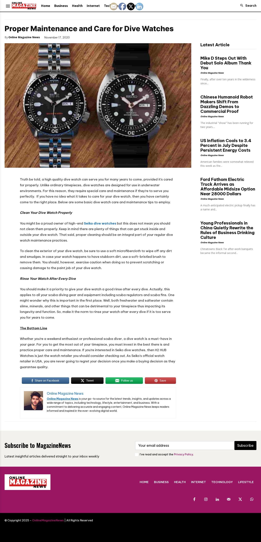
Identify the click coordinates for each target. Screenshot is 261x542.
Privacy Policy (183, 454)
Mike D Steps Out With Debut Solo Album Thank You (225, 62)
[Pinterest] (96, 37)
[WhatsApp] (104, 37)
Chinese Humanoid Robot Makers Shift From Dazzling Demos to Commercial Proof (226, 104)
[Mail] (228, 499)
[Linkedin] (217, 499)
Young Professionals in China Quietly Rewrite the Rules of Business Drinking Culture (227, 230)
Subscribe (245, 445)
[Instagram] (206, 499)
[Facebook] (78, 37)
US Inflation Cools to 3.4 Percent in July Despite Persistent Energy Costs (225, 145)
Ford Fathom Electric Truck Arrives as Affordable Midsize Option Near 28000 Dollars (227, 186)
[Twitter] (87, 37)
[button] (247, 5)
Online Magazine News (24, 37)
